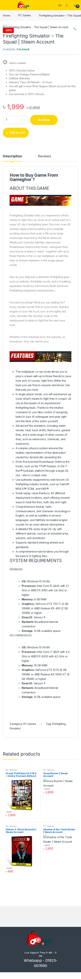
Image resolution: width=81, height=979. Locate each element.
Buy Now (44, 119)
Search (60, 5)
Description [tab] (12, 156)
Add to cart (17, 132)
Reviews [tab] (44, 156)
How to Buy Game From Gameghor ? (34, 177)
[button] (74, 29)
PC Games (24, 15)
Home (6, 15)
